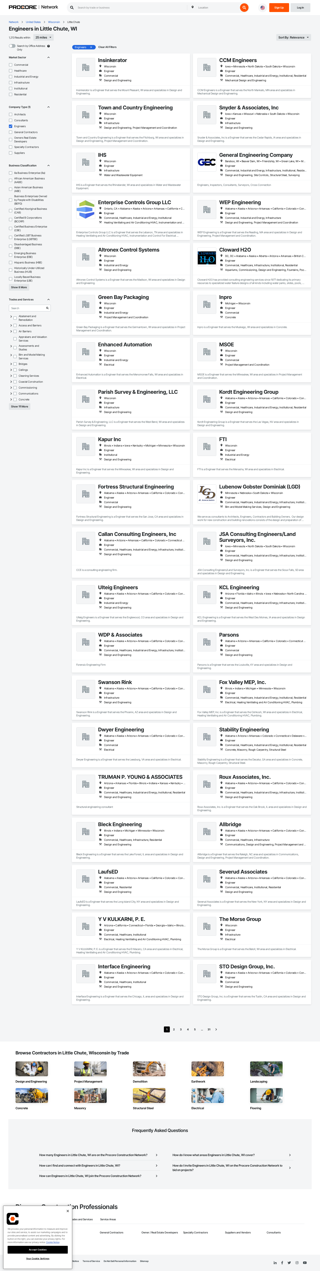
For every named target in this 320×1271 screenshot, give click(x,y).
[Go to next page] (216, 1029)
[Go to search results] (47, 308)
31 (209, 1029)
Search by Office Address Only (31, 47)
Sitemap (144, 1261)
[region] (37, 1237)
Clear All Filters (107, 47)
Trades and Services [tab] (81, 1219)
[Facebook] (282, 1263)
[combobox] (217, 7)
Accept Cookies (37, 1249)
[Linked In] (275, 1263)
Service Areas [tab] (108, 1219)
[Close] (68, 1211)
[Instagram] (297, 1263)
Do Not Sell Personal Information (120, 1261)
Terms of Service (91, 1261)
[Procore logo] (23, 7)
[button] (10, 65)
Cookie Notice (52, 1242)
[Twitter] (289, 1263)
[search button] (244, 7)
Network (49, 7)
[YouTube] (305, 1262)
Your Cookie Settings (37, 1258)
